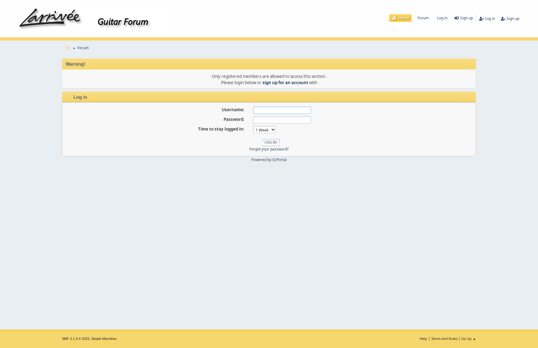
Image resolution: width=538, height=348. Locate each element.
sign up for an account (285, 82)
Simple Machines (104, 339)
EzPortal (279, 159)
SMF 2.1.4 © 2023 (75, 339)
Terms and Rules (444, 338)
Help (423, 338)
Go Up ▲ (468, 338)
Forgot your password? (269, 149)
